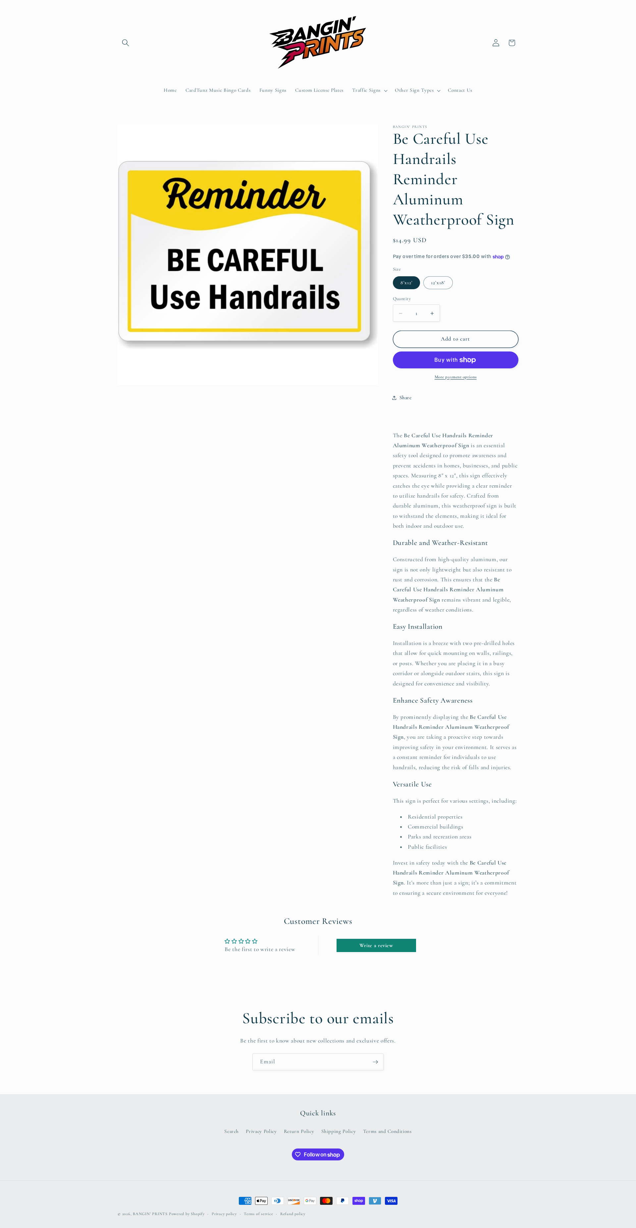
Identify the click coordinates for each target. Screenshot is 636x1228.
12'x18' (438, 283)
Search (231, 1131)
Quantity (402, 299)
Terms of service (258, 1213)
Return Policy (299, 1131)
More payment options (456, 377)
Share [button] (405, 397)
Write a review (376, 945)
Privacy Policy (261, 1131)
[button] (125, 43)
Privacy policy (224, 1213)
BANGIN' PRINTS (150, 1213)
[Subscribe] (375, 1062)
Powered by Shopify (187, 1213)
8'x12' (406, 283)
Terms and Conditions (387, 1131)
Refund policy (292, 1213)
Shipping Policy (338, 1131)
